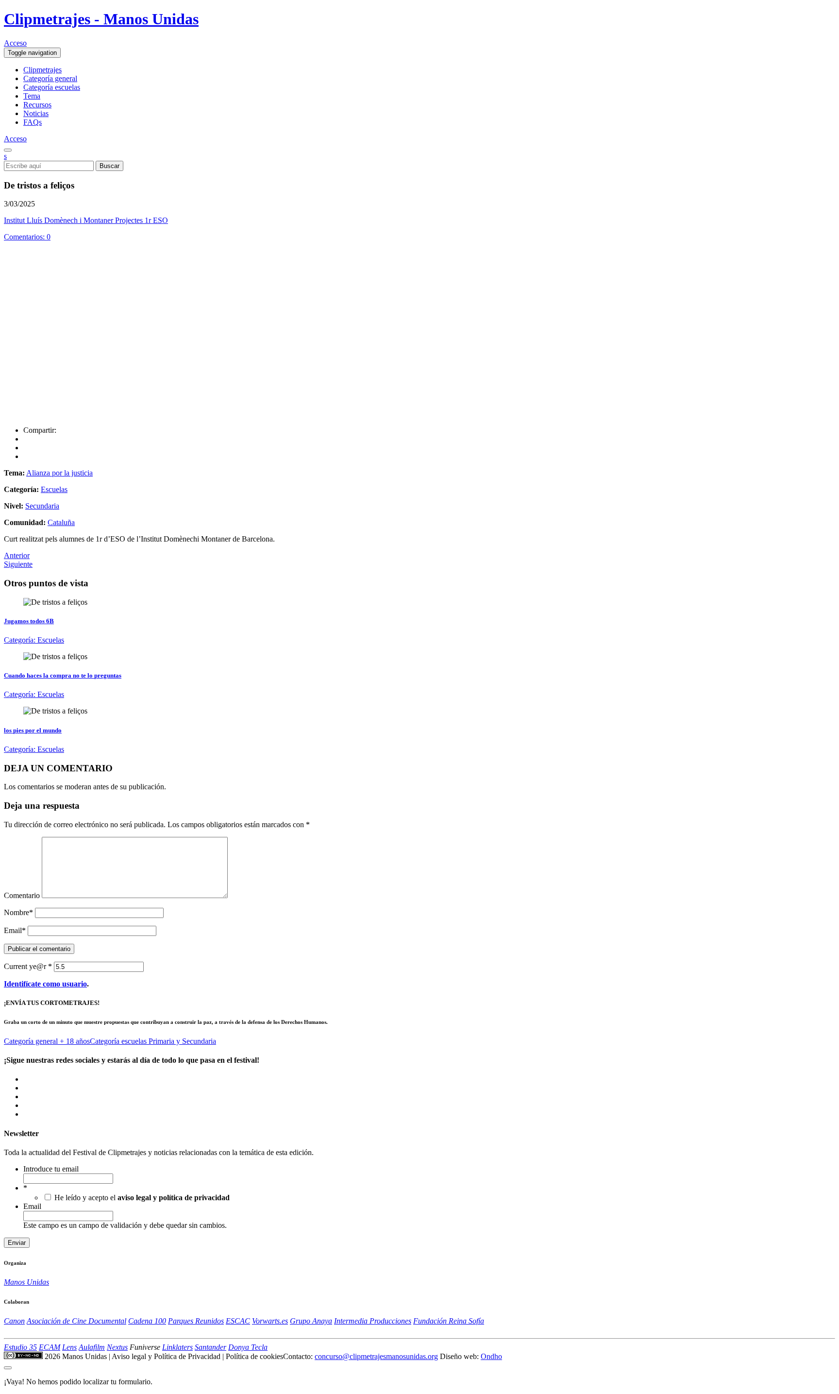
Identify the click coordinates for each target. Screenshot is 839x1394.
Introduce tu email (51, 1169)
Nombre (18, 912)
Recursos (37, 105)
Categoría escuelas (51, 87)
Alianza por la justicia (59, 473)
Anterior (17, 555)
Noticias (36, 113)
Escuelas (54, 489)
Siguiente (18, 564)
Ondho (491, 1356)
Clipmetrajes (42, 70)
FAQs (32, 122)
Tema (31, 96)
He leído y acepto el (142, 1197)
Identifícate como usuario (45, 984)
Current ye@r (28, 966)
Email (15, 930)
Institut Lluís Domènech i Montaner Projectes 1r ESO (86, 220)
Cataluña (61, 522)
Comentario (22, 895)
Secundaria (42, 506)
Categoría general (50, 78)
